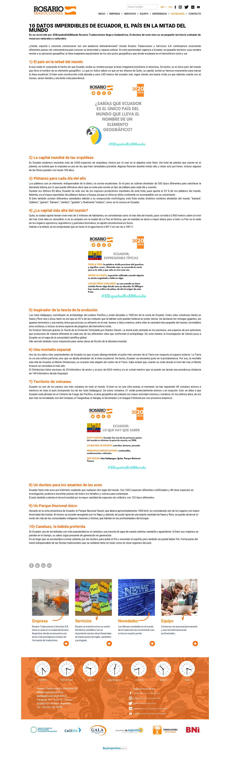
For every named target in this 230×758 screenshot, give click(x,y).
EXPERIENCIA (159, 13)
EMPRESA (114, 13)
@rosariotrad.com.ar (50, 692)
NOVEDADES (177, 13)
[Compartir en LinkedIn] (43, 565)
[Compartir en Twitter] (37, 565)
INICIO (101, 13)
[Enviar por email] (49, 565)
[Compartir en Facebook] (31, 565)
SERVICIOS (130, 13)
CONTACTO (195, 13)
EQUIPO (144, 13)
